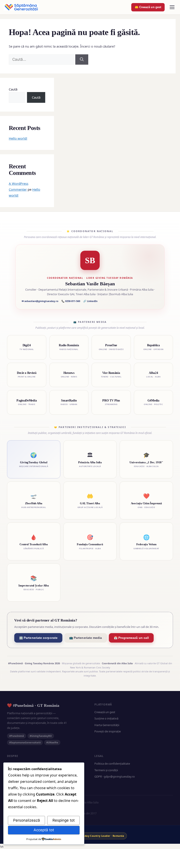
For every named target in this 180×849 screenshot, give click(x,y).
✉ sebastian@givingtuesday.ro (40, 301)
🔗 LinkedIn (90, 301)
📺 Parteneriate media (85, 637)
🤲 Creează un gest (148, 7)
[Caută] (81, 59)
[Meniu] (172, 7)
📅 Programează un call (131, 637)
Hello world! (18, 138)
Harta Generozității (106, 725)
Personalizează (26, 820)
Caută (13, 89)
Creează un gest (104, 712)
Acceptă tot (44, 830)
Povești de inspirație (107, 731)
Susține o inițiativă (106, 718)
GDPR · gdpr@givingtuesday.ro (114, 776)
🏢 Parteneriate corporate (38, 637)
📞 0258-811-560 (70, 301)
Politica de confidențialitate (112, 764)
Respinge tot (63, 820)
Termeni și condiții (106, 770)
